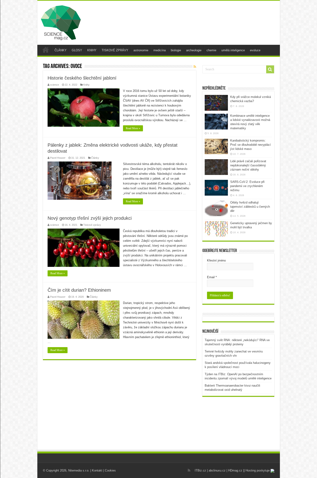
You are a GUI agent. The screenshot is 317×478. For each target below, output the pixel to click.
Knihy (86, 84)
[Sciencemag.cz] (61, 21)
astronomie (140, 50)
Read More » (133, 128)
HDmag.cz (235, 470)
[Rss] (189, 470)
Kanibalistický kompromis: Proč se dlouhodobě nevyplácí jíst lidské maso (250, 145)
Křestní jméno (216, 260)
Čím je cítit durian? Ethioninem (79, 290)
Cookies (110, 470)
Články (95, 157)
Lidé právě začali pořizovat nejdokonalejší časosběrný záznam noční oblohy (248, 165)
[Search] (270, 69)
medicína (159, 50)
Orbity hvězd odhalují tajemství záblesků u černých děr (250, 207)
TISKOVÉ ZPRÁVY (115, 50)
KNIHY (92, 50)
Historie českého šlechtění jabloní (82, 78)
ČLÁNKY (61, 50)
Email (212, 277)
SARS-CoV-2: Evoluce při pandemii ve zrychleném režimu (247, 186)
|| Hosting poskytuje (257, 470)
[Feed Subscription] (195, 66)
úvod (46, 50)
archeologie (193, 50)
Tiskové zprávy (92, 224)
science (54, 84)
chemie (211, 50)
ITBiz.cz (200, 470)
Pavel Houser (57, 157)
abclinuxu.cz (217, 470)
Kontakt (97, 470)
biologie (176, 50)
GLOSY (77, 50)
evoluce (255, 50)
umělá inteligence (233, 50)
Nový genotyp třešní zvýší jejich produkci (90, 218)
